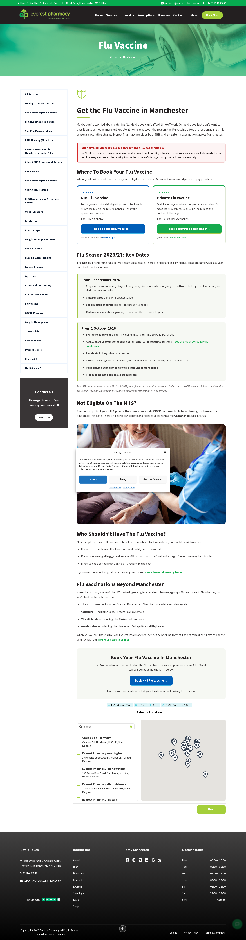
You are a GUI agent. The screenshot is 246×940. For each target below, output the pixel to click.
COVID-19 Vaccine (35, 313)
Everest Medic (33, 349)
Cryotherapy (32, 230)
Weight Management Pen (40, 239)
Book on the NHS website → (113, 229)
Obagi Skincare (34, 211)
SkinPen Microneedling (38, 131)
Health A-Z (31, 359)
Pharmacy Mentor (55, 934)
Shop (194, 15)
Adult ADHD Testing (36, 189)
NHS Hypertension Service (40, 121)
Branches (164, 15)
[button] (165, 452)
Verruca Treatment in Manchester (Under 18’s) (39, 151)
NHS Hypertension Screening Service (42, 200)
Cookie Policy (115, 487)
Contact (178, 15)
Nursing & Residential (38, 257)
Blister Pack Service (37, 294)
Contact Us (44, 417)
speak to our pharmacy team (163, 572)
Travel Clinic (32, 331)
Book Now (212, 15)
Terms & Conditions (215, 932)
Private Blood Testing (38, 285)
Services (111, 15)
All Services (31, 94)
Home (98, 15)
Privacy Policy (129, 487)
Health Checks (33, 248)
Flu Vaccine (31, 303)
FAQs (76, 899)
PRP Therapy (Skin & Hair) (40, 140)
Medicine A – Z (33, 368)
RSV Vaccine (32, 171)
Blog (75, 867)
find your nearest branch (114, 639)
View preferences (153, 479)
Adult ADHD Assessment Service (43, 162)
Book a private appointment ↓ (189, 229)
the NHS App (108, 237)
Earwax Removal (34, 267)
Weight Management (37, 322)
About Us (78, 860)
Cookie (173, 932)
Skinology (78, 893)
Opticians (31, 276)
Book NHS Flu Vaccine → (151, 680)
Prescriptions (146, 15)
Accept (93, 479)
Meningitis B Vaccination (39, 103)
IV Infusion (31, 221)
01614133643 (218, 3)
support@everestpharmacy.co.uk (184, 3)
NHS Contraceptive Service (41, 112)
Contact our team (177, 237)
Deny (123, 479)
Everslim (128, 15)
